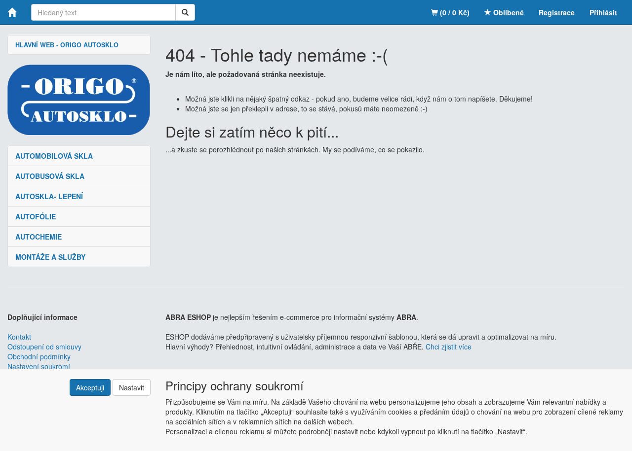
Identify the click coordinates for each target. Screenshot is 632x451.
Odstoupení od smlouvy (44, 346)
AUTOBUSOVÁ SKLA (49, 176)
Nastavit (131, 387)
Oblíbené (507, 12)
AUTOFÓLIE (35, 216)
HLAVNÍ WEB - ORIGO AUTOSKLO (66, 44)
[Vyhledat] (185, 12)
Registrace (557, 12)
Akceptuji (90, 387)
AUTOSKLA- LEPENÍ (49, 196)
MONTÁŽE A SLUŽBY (50, 257)
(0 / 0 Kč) (454, 12)
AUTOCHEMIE (38, 237)
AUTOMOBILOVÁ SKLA (54, 156)
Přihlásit (603, 12)
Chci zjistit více (449, 346)
